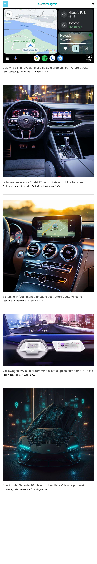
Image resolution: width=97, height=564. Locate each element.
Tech (5, 71)
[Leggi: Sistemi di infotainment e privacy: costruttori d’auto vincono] (48, 246)
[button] (93, 4)
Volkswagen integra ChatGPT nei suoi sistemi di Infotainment (43, 182)
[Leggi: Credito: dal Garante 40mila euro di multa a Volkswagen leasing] (48, 434)
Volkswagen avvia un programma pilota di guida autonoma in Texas (48, 371)
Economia (7, 300)
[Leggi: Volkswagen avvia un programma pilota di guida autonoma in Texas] (48, 340)
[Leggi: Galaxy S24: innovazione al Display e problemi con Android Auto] (48, 35)
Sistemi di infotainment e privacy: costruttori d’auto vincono (42, 297)
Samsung (13, 71)
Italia (15, 489)
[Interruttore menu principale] (5, 4)
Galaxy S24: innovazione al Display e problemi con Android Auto (45, 67)
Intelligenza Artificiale (19, 186)
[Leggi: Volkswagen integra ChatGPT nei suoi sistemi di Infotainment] (48, 131)
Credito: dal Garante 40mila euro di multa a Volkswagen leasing (45, 485)
